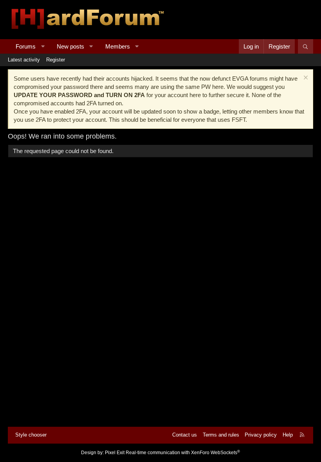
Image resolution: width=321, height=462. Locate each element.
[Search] (305, 46)
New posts (70, 46)
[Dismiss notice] (304, 78)
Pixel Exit (114, 452)
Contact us (184, 435)
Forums (26, 46)
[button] (43, 46)
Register (55, 60)
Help (288, 435)
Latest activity (24, 60)
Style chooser (31, 435)
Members (117, 46)
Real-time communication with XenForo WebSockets (183, 452)
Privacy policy (261, 435)
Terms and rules (221, 435)
